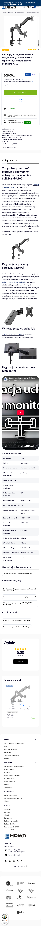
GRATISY (27, 122)
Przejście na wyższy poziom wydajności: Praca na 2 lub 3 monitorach (19, 590)
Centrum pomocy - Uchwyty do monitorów (18, 574)
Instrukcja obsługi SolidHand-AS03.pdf (16, 621)
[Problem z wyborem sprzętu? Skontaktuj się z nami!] (28, 7)
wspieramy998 (9, 830)
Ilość (5, 86)
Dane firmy (7, 809)
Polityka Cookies (9, 824)
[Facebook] (6, 861)
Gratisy (6, 784)
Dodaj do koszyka (21, 92)
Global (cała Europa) (10, 795)
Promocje (7, 772)
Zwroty (6, 758)
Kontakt (7, 812)
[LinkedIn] (21, 861)
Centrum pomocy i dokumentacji (14, 743)
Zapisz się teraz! (16, 4)
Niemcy (6, 801)
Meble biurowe (19, 12)
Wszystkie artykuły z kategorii (17, 603)
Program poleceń (9, 778)
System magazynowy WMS (13, 798)
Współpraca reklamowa (12, 775)
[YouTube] (10, 861)
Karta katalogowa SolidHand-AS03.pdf (17, 627)
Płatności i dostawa (10, 749)
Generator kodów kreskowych (14, 766)
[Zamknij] (37, 3)
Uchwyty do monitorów (32, 12)
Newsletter (8, 787)
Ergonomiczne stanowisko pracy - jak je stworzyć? (19, 597)
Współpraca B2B (9, 781)
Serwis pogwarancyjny (11, 755)
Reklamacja (7, 752)
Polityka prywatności (11, 821)
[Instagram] (14, 861)
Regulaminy (8, 818)
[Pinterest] (18, 861)
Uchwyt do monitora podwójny (14, 282)
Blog (5, 746)
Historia (6, 815)
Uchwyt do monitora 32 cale (13, 335)
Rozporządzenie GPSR (11, 827)
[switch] (5, 923)
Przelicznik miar (9, 769)
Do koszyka (33, 718)
